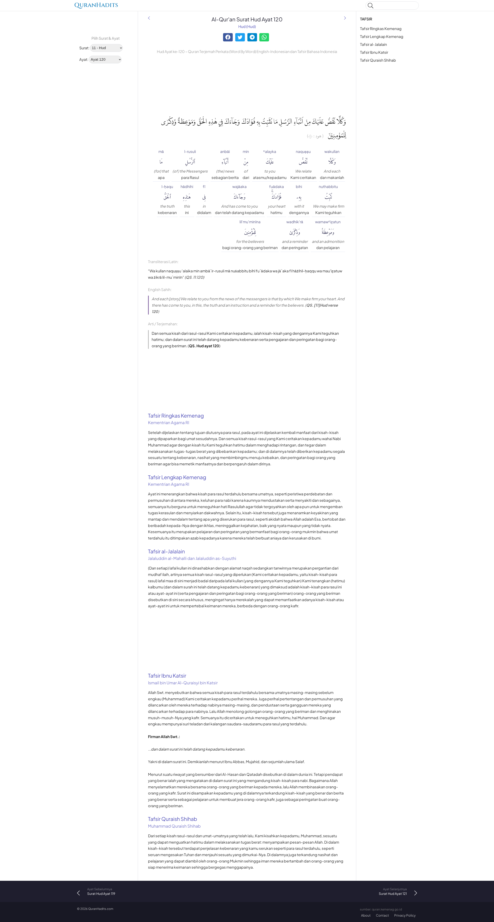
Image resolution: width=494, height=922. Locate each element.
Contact (382, 915)
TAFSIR (366, 19)
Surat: (84, 47)
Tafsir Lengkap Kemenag (381, 36)
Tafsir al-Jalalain (373, 44)
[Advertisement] (105, 91)
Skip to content (6, 6)
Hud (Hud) (247, 26)
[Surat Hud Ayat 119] (149, 18)
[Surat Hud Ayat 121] (345, 18)
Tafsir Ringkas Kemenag (381, 28)
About (366, 915)
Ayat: (83, 59)
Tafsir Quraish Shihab (378, 60)
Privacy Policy (405, 915)
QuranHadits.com (100, 908)
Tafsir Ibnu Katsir (374, 52)
